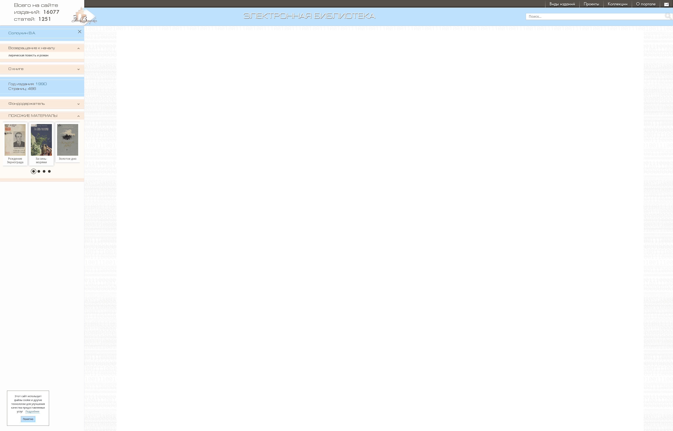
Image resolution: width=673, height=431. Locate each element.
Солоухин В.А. (22, 33)
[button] (33, 171)
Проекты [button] (591, 3)
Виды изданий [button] (562, 3)
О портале (646, 3)
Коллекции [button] (618, 3)
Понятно (28, 419)
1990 (41, 84)
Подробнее (32, 411)
